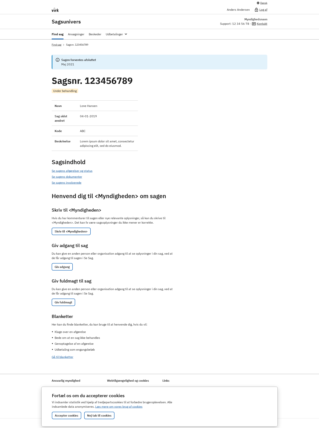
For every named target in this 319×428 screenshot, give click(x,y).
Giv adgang (62, 267)
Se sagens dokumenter (67, 177)
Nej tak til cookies (99, 415)
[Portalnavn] (84, 9)
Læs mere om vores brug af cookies (119, 406)
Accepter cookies (66, 415)
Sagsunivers (66, 22)
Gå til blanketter (62, 357)
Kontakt (262, 23)
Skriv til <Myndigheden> (71, 231)
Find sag (56, 44)
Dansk (263, 2)
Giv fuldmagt (63, 302)
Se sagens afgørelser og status (72, 171)
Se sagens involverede (66, 182)
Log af (263, 9)
